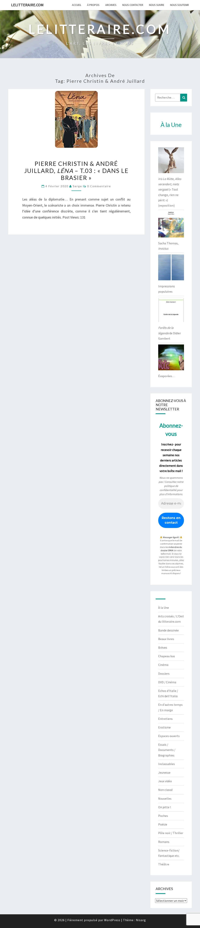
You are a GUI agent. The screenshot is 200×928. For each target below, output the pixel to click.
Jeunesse (164, 772)
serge (77, 186)
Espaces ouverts (169, 736)
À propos (93, 5)
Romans (163, 842)
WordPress (112, 920)
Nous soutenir (179, 5)
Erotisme (164, 727)
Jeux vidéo (165, 781)
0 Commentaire (99, 186)
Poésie (162, 824)
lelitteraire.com (27, 4)
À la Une (163, 608)
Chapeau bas (166, 656)
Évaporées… (166, 376)
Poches (163, 816)
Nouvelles (164, 798)
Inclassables (166, 764)
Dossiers (164, 673)
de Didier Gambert (169, 333)
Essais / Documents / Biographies (166, 750)
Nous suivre (156, 5)
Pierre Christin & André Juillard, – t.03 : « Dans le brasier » (76, 170)
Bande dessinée (168, 630)
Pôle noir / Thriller (170, 833)
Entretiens (165, 719)
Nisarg (141, 920)
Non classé (165, 790)
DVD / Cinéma (167, 682)
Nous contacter (132, 5)
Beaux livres (166, 639)
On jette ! (164, 807)
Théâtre (163, 864)
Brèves (162, 647)
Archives (110, 5)
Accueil (76, 5)
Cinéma (163, 665)
